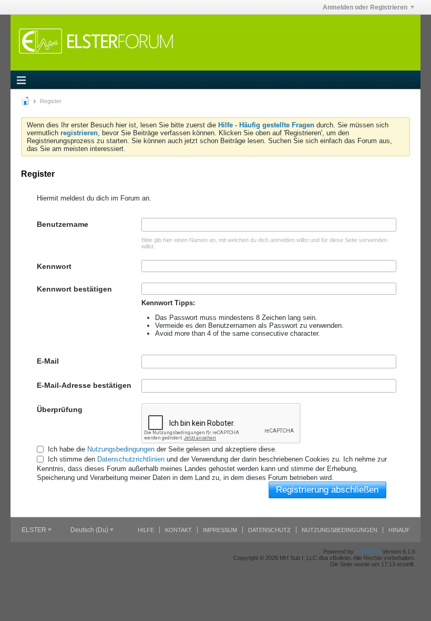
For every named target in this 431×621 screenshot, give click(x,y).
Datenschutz (269, 530)
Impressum (220, 530)
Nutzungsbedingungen (121, 449)
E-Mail (48, 361)
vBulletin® (368, 551)
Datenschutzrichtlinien (131, 459)
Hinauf (399, 530)
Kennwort (54, 266)
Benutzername (62, 224)
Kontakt (178, 530)
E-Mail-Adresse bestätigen (84, 385)
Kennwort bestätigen (74, 289)
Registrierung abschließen (327, 490)
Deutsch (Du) (90, 530)
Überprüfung (60, 409)
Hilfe (146, 530)
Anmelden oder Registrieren (365, 7)
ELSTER (35, 530)
